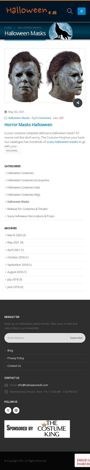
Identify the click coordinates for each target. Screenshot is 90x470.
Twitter (8, 410)
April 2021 (13, 250)
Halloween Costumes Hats (23, 187)
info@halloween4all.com (33, 385)
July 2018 (12, 279)
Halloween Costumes (20, 173)
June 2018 (13, 287)
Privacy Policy (15, 358)
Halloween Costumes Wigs (23, 195)
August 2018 (15, 272)
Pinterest (16, 410)
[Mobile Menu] (82, 11)
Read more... (12, 150)
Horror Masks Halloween (28, 125)
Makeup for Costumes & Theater (27, 209)
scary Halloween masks (63, 142)
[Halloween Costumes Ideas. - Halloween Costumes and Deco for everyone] (31, 11)
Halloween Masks (19, 118)
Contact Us (14, 365)
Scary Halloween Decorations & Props (30, 216)
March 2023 (14, 235)
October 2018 (16, 257)
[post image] (45, 75)
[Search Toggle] (70, 11)
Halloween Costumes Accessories (28, 180)
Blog (10, 350)
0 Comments (43, 118)
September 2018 (17, 265)
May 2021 (13, 242)
